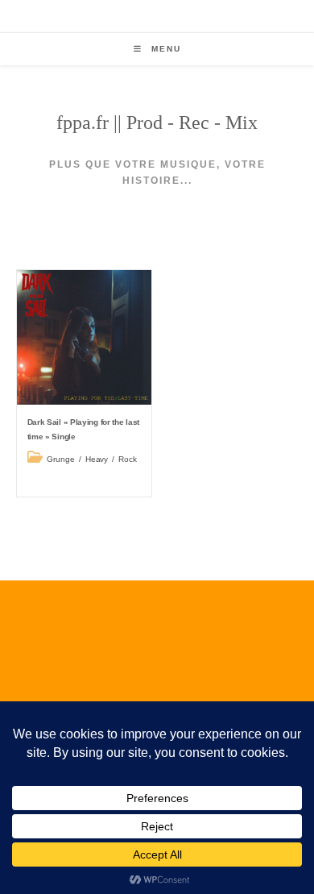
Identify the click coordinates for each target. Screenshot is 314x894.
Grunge (60, 459)
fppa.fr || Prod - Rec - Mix (157, 122)
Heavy (97, 459)
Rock (127, 459)
